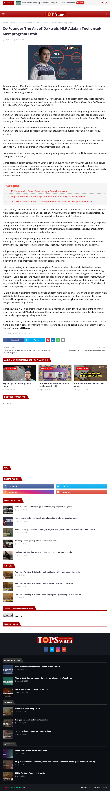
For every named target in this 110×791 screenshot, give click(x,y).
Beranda (6, 22)
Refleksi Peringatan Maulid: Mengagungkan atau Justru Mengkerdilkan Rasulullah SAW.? (55, 529)
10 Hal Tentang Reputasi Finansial (30, 773)
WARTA (13, 22)
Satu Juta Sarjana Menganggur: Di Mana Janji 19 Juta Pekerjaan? (43, 507)
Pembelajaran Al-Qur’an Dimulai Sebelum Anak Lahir (53, 384)
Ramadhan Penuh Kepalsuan (28, 708)
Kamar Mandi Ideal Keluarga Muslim (31, 750)
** (26, 787)
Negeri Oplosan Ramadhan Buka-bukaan (33, 731)
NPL (26, 333)
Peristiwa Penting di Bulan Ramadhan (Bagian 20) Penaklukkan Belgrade (47, 572)
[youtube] (81, 492)
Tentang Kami (86, 787)
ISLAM (21, 333)
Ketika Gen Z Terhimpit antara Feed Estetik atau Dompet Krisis (43, 552)
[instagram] (28, 492)
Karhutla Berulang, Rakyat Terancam (31, 689)
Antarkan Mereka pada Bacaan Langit (89, 384)
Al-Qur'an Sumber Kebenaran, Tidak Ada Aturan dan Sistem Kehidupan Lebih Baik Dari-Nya (55, 761)
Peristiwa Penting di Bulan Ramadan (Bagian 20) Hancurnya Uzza (44, 583)
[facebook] (28, 486)
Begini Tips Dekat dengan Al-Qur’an (17, 384)
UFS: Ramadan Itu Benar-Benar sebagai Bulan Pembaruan (39, 191)
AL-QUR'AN (12, 333)
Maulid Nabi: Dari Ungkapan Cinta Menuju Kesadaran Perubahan (48, 2)
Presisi (7, 40)
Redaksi (97, 787)
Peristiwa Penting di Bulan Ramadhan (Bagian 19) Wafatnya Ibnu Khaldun (48, 594)
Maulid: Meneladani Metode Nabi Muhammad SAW (37, 666)
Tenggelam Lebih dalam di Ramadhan (32, 720)
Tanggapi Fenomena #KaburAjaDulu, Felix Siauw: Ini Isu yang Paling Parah (47, 196)
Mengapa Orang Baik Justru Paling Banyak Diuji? (36, 541)
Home (105, 787)
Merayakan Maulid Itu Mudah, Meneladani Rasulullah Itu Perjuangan (46, 518)
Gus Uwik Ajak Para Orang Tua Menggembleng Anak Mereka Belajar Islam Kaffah (51, 201)
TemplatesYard (15, 787)
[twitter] (81, 486)
